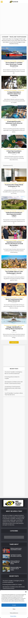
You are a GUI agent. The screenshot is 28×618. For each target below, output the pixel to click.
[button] (26, 592)
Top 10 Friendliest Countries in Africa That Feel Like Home (14, 393)
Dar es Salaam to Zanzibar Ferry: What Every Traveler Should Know (14, 64)
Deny (14, 609)
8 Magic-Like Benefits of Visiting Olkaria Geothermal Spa (14, 328)
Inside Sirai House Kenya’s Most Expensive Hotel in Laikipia (14, 214)
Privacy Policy (13, 616)
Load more (14, 342)
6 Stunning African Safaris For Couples (12, 584)
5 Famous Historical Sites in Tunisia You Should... (15, 562)
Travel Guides (20, 60)
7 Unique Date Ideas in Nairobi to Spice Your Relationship (14, 93)
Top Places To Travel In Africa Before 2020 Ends (16, 555)
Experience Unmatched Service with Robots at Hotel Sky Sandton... (14, 243)
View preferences (14, 613)
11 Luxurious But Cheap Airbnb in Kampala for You (14, 185)
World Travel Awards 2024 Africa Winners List (14, 300)
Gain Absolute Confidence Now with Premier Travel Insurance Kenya (14, 382)
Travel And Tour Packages (10, 60)
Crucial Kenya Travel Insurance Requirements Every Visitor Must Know (13, 388)
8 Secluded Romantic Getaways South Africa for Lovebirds (14, 123)
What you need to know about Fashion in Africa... (16, 549)
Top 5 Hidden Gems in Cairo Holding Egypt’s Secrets (14, 272)
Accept (14, 605)
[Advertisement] (14, 19)
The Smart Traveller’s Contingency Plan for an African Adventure (13, 372)
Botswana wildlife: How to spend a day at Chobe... (15, 569)
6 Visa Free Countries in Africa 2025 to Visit (14, 152)
